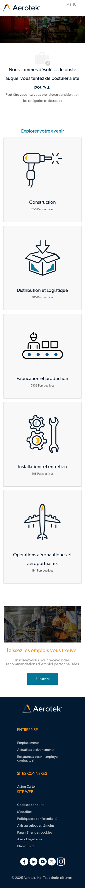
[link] (21, 8)
